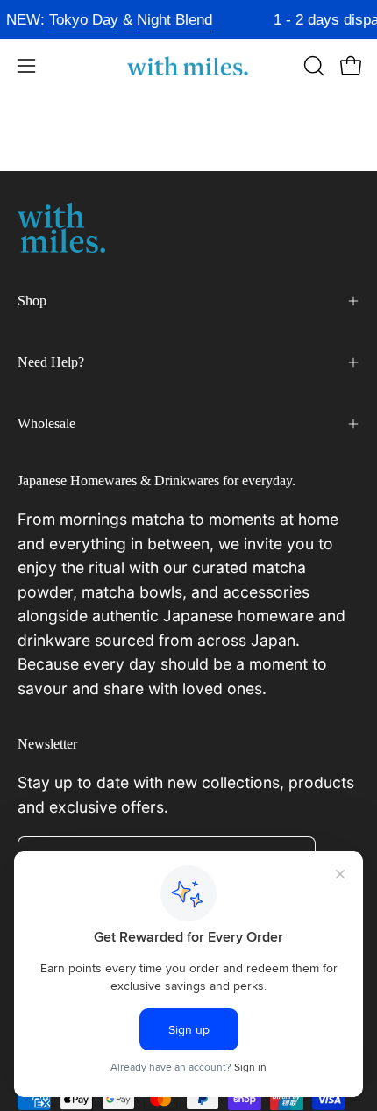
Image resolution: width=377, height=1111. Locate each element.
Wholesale (46, 423)
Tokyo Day (81, 19)
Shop (32, 300)
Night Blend (172, 19)
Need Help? (51, 362)
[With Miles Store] (188, 66)
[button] (312, 66)
